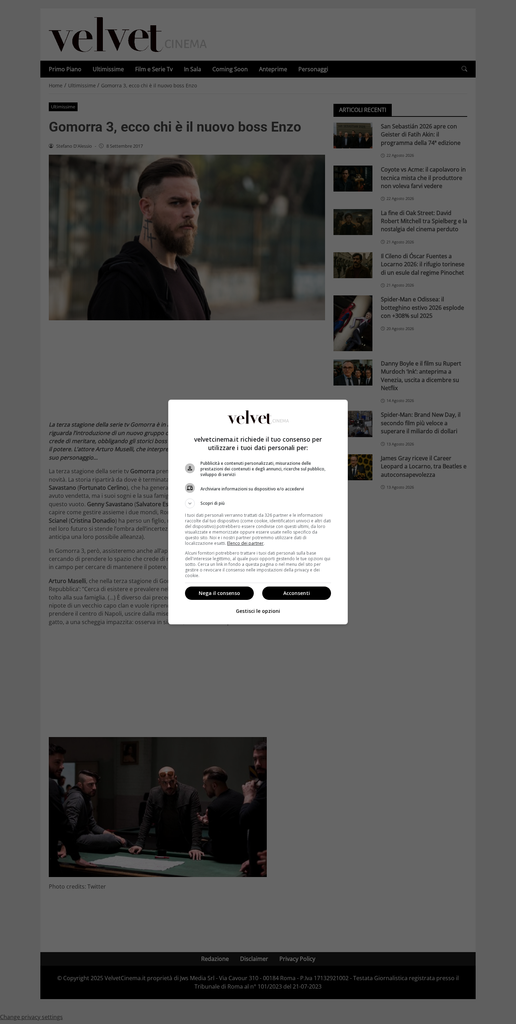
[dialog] (258, 512)
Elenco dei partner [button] (245, 543)
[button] (258, 503)
